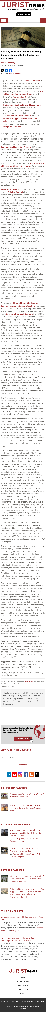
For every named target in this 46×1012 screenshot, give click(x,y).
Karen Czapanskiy (32, 80)
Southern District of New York (19, 314)
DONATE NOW (23, 14)
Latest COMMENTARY (15, 824)
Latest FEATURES (12, 870)
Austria (4, 930)
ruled (5, 121)
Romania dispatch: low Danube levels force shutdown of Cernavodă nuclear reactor (26, 808)
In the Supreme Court (10, 189)
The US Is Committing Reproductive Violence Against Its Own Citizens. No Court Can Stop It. (25, 833)
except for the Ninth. (12, 126)
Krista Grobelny (15, 73)
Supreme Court (19, 97)
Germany (39, 928)
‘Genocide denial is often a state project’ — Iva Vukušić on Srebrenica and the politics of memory (27, 879)
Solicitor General (15, 192)
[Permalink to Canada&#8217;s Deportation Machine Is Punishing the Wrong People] (4, 850)
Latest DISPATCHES (14, 788)
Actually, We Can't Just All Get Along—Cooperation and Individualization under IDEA (22, 55)
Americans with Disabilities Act (17, 116)
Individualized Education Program (16, 147)
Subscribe (23, 765)
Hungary (14, 930)
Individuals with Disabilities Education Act (22, 105)
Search (42, 20)
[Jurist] (23, 6)
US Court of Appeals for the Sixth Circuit (21, 118)
